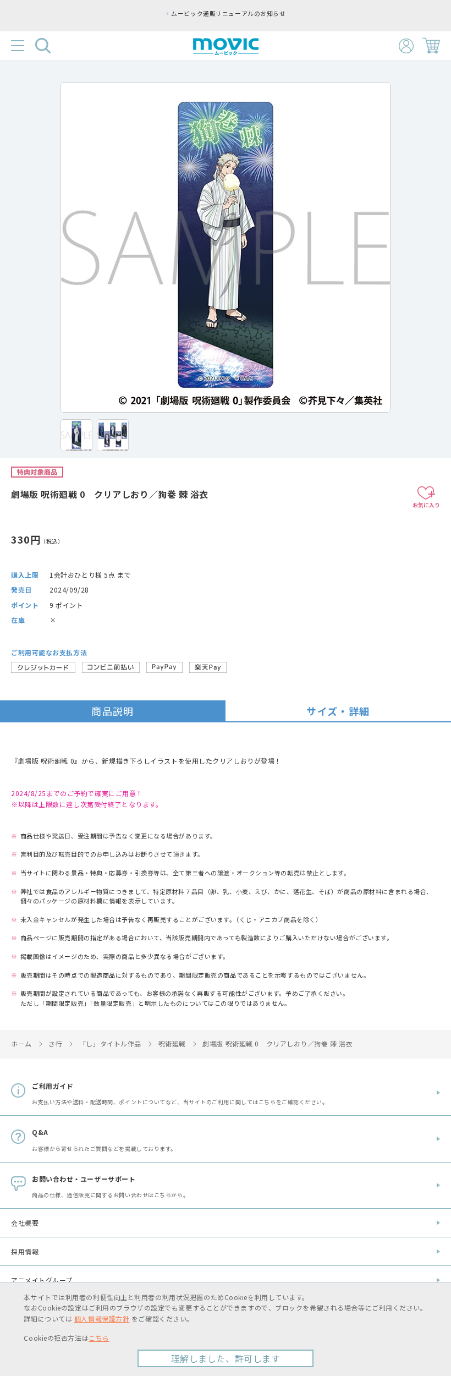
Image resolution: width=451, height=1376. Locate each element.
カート (431, 45)
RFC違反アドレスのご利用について (354, 13)
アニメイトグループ (42, 1280)
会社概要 (24, 1222)
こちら (99, 1337)
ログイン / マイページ (406, 46)
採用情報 (24, 1251)
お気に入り (426, 505)
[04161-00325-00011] (76, 435)
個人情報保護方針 (101, 1318)
